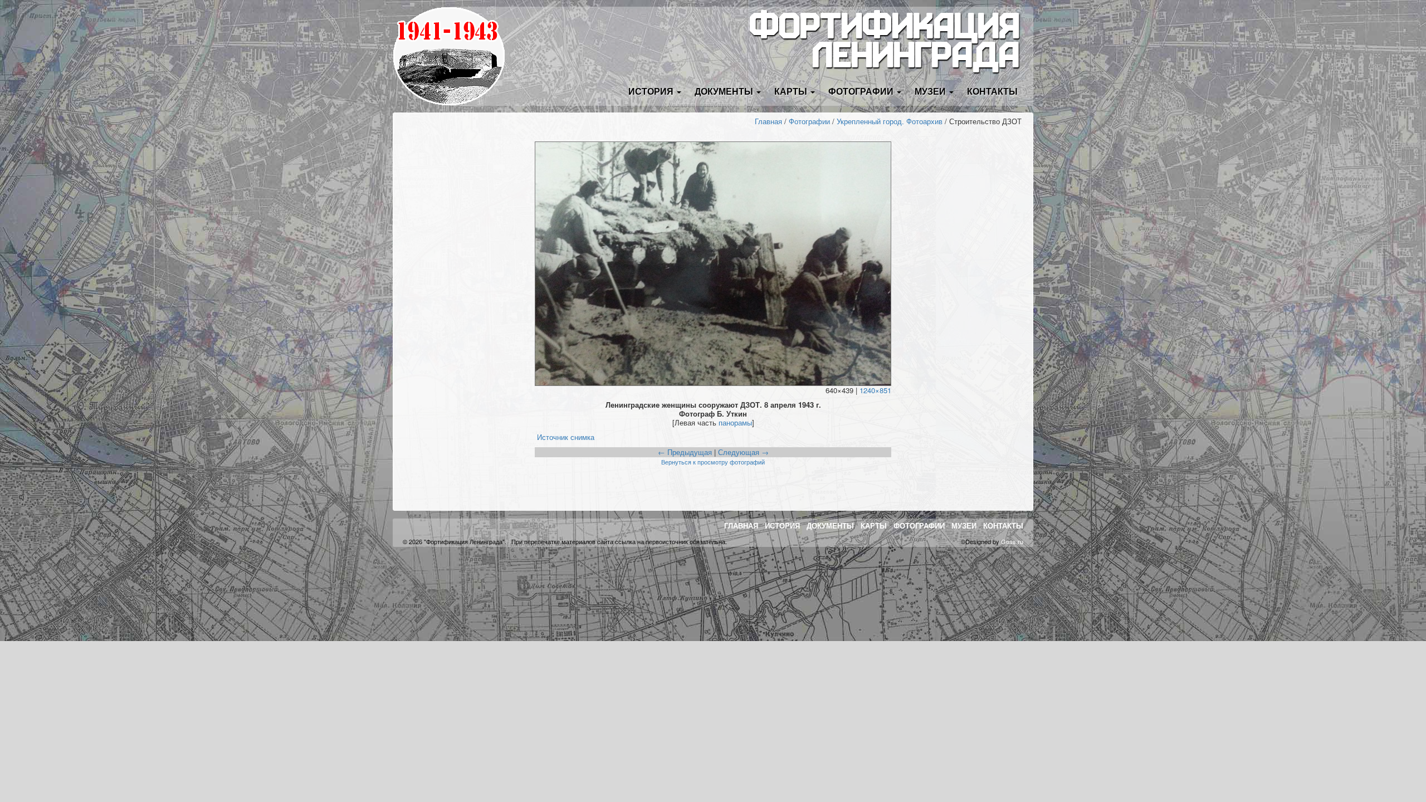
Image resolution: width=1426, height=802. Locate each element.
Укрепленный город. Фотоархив (889, 121)
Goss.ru (1012, 541)
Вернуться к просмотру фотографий (713, 461)
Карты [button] (791, 91)
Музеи (963, 525)
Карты (874, 525)
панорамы (735, 422)
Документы (830, 525)
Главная (768, 121)
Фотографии (809, 121)
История (782, 525)
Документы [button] (725, 91)
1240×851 (875, 390)
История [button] (652, 91)
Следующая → (743, 452)
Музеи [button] (931, 91)
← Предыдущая (685, 452)
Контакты (992, 91)
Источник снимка (565, 437)
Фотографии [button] (862, 91)
